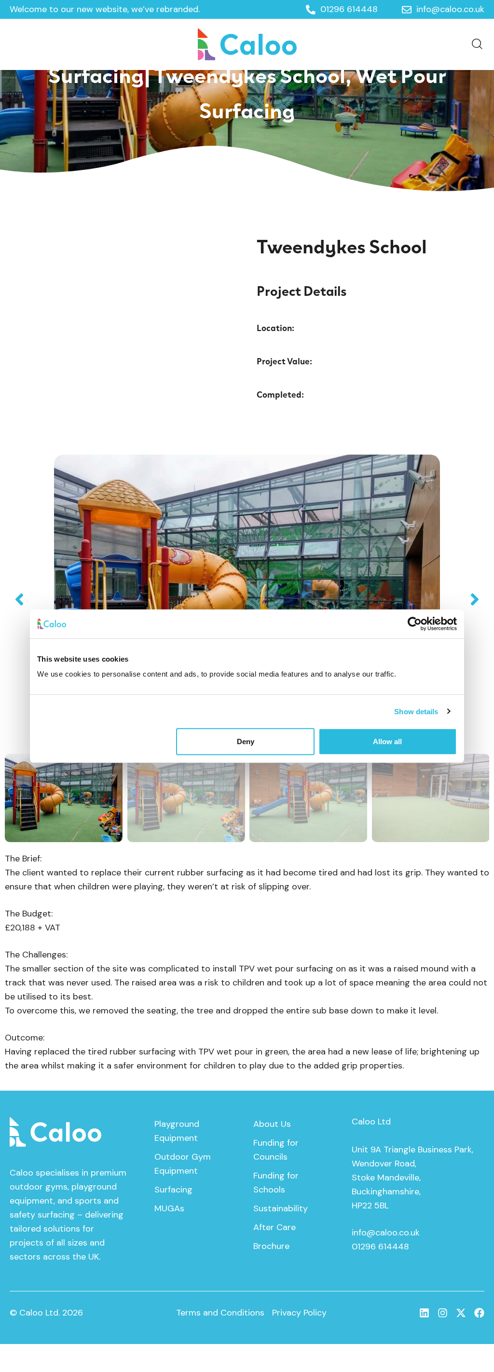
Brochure (271, 1246)
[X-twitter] (461, 1313)
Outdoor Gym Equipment (182, 1164)
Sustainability (280, 1208)
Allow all (387, 741)
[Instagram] (443, 1313)
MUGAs (169, 1208)
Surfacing (173, 1189)
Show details (416, 711)
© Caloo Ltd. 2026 (46, 1312)
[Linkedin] (424, 1313)
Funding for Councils (276, 1150)
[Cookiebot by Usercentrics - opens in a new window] (414, 623)
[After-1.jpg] (247, 599)
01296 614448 (380, 1246)
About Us (272, 1124)
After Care (274, 1227)
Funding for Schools (276, 1182)
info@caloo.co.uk (386, 1232)
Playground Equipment (176, 1131)
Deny (245, 741)
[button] (19, 599)
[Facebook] (479, 1313)
